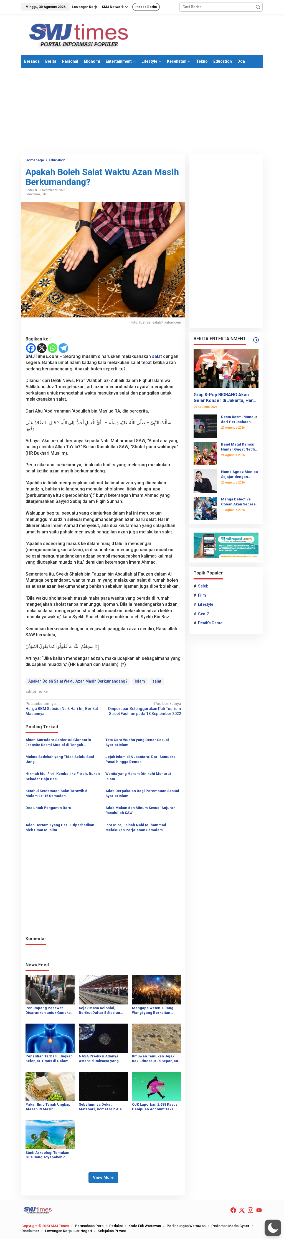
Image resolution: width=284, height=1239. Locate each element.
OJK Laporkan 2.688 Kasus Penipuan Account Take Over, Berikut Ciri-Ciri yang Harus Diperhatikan (155, 1107)
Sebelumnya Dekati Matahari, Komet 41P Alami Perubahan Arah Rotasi (102, 1107)
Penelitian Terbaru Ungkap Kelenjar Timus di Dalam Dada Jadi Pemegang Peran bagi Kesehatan (49, 1059)
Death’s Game (210, 623)
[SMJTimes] (78, 34)
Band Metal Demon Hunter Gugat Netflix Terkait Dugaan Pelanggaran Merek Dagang (239, 447)
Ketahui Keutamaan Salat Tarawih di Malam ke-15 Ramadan (57, 793)
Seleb (203, 586)
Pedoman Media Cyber (230, 1226)
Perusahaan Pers (89, 1226)
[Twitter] (241, 1210)
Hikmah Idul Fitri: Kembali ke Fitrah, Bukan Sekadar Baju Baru (63, 776)
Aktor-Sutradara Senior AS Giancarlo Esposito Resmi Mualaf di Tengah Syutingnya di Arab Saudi (58, 742)
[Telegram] (63, 348)
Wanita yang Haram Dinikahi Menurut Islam (138, 776)
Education (33, 194)
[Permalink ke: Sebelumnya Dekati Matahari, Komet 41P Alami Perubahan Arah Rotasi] (103, 1086)
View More (103, 1177)
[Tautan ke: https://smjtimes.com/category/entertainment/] (256, 340)
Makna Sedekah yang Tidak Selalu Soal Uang (60, 759)
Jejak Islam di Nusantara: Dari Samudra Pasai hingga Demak (140, 759)
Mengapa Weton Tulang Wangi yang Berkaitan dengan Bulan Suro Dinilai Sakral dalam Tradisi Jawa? (156, 1010)
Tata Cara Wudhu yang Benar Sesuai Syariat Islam (137, 742)
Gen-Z (203, 614)
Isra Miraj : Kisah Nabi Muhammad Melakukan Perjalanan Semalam (135, 827)
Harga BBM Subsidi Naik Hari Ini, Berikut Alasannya (62, 708)
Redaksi (116, 1226)
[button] (258, 7)
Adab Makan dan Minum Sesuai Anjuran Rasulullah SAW (140, 810)
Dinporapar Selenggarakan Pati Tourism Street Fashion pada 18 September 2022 (144, 708)
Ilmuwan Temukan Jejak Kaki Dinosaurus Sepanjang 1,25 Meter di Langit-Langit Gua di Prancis (156, 1059)
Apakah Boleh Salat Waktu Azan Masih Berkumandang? (78, 681)
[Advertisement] (142, 110)
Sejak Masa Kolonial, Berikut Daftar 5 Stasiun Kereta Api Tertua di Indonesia (99, 1010)
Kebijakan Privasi (112, 1231)
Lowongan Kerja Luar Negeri (68, 1231)
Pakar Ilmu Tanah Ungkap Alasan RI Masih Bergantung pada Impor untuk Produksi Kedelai (48, 1107)
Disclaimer (30, 1231)
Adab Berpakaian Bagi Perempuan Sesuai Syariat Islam (142, 793)
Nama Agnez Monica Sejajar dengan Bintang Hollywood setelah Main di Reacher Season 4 (239, 474)
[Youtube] (259, 1210)
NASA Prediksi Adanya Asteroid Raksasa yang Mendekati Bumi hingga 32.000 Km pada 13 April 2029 (99, 1059)
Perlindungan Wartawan (186, 1226)
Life (44, 194)
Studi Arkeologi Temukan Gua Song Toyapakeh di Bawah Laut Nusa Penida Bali (47, 1155)
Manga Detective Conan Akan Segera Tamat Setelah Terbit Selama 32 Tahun (239, 502)
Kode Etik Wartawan (144, 1226)
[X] (42, 348)
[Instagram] (250, 1210)
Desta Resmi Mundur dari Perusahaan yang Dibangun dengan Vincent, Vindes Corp (239, 419)
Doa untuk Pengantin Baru (48, 808)
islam (140, 681)
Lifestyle (205, 604)
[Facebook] (31, 348)
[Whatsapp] (52, 348)
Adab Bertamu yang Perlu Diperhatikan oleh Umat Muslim (60, 827)
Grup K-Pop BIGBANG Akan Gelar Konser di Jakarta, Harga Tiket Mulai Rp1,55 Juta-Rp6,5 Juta (226, 398)
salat (157, 356)
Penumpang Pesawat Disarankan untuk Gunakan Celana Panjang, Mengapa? (50, 1010)
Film (202, 595)
